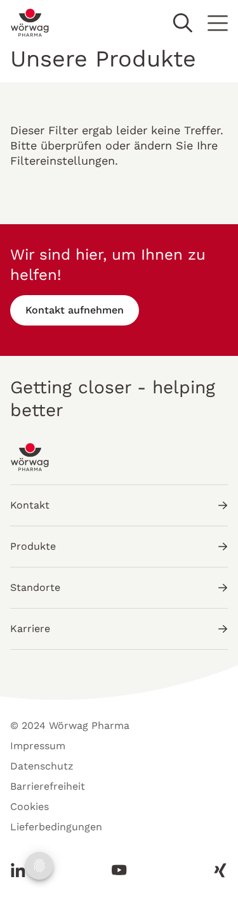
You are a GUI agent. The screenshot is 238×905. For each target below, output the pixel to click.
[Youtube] (119, 870)
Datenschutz (42, 766)
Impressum (37, 746)
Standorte (35, 587)
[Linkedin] (21, 870)
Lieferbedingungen (56, 827)
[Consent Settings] (39, 866)
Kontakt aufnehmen (74, 310)
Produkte (33, 546)
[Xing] (216, 870)
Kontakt (30, 505)
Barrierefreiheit (47, 786)
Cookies (29, 807)
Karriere (30, 629)
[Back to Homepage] (30, 23)
